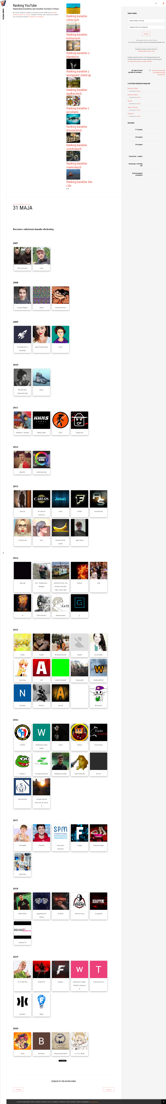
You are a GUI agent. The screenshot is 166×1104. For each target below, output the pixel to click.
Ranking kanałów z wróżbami (77, 110)
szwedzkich (40, 17)
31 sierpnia (138, 129)
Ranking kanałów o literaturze (77, 55)
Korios (130, 101)
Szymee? (131, 113)
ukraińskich (32, 17)
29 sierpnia (138, 144)
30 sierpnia (138, 137)
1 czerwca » (108, 1090)
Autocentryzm (133, 107)
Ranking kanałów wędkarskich (76, 91)
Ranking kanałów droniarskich (76, 128)
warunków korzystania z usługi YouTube (140, 61)
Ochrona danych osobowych (137, 174)
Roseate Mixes (133, 88)
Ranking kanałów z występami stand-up (78, 73)
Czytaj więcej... (94, 1102)
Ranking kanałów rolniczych (76, 18)
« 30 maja (18, 1090)
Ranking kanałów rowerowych (76, 165)
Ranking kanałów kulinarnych (76, 36)
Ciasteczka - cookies (135, 156)
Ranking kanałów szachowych (76, 147)
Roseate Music (133, 95)
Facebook (156, 3)
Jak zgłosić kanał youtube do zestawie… (135, 71)
